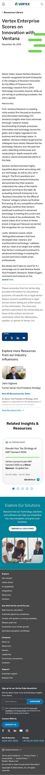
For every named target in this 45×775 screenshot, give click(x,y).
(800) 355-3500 (10, 741)
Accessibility (7, 758)
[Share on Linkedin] (18, 338)
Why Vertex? (7, 578)
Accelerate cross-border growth (15, 627)
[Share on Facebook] (6, 338)
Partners (5, 599)
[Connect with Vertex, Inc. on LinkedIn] (15, 731)
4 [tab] (27, 489)
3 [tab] (22, 489)
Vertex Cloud (7, 582)
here (11, 279)
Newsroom (6, 646)
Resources (6, 595)
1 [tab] (13, 489)
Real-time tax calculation (12, 610)
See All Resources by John (16, 393)
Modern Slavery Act (10, 761)
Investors (6, 663)
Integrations (7, 591)
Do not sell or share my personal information (21, 764)
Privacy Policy (21, 711)
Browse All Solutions (23, 529)
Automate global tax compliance (15, 614)
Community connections (12, 658)
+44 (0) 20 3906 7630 (33, 741)
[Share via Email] (24, 338)
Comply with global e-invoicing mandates (19, 618)
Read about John (12, 410)
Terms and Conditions (11, 756)
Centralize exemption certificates (16, 631)
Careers (5, 650)
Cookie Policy (21, 758)
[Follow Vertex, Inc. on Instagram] (27, 731)
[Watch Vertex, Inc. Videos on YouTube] (21, 731)
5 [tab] (32, 489)
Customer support (9, 674)
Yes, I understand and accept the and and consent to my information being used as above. (22, 710)
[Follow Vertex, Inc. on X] (9, 731)
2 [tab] (18, 489)
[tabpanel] (22, 459)
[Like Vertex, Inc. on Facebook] (3, 731)
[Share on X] (12, 338)
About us (6, 642)
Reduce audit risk (9, 623)
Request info (7, 678)
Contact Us (10, 725)
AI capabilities (8, 587)
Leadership (6, 654)
